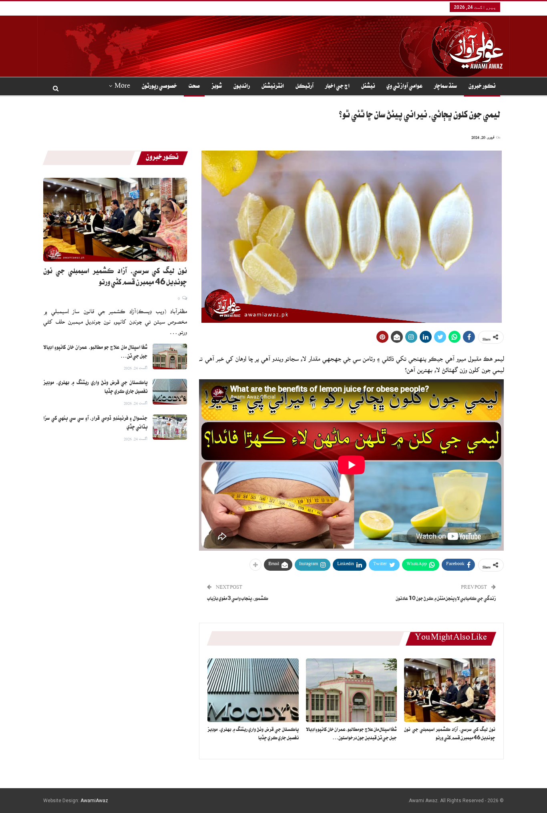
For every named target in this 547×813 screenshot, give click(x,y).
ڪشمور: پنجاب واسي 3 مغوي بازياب (237, 599)
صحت (194, 87)
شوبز (216, 87)
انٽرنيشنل (272, 87)
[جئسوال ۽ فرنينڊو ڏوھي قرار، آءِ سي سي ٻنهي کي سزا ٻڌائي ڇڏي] (170, 427)
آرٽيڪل (305, 87)
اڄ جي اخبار (337, 87)
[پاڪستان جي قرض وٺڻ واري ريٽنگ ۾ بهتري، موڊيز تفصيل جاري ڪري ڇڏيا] (253, 690)
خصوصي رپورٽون (159, 87)
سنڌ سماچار (445, 87)
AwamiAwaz (94, 800)
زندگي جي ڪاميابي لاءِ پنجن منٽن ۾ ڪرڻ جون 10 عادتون (446, 599)
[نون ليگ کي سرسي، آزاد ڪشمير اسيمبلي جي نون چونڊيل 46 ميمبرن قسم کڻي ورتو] (449, 690)
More (122, 87)
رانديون (241, 87)
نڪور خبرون (482, 87)
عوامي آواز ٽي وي (404, 87)
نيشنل (368, 87)
